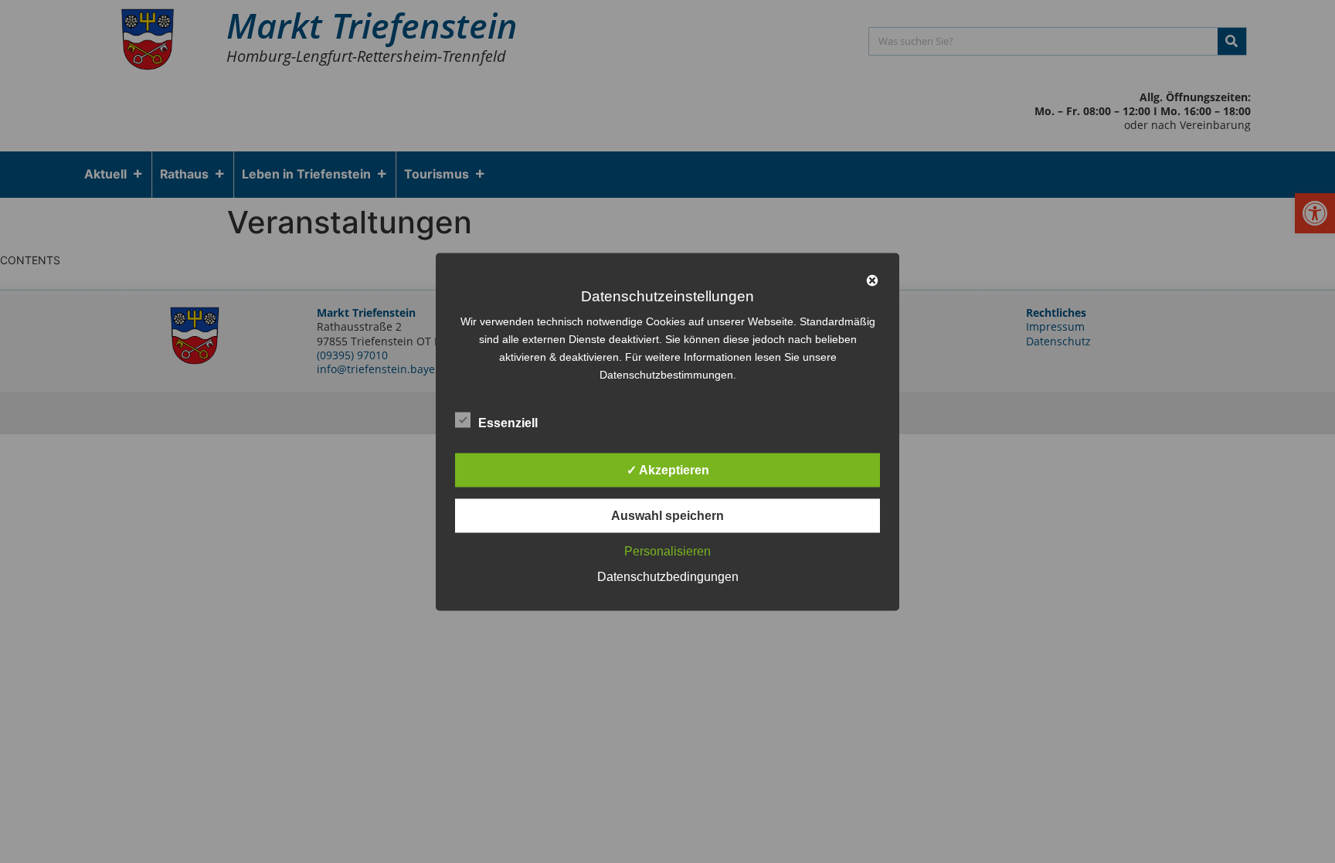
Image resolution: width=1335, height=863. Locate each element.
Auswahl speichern (667, 515)
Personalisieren (667, 550)
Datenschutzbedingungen (668, 576)
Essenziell (508, 422)
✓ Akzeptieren (668, 469)
